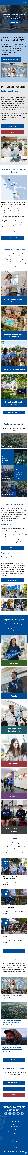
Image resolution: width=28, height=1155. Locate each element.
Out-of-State (14, 796)
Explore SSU (12, 126)
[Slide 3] (10, 75)
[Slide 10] (21, 75)
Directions (14, 1141)
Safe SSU (14, 1134)
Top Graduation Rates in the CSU (14, 300)
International (14, 763)
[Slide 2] (8, 75)
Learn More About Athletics (10, 59)
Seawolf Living (12, 580)
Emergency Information (14, 1132)
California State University (17, 1153)
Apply (12, 132)
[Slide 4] (11, 75)
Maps (14, 1139)
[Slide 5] (13, 75)
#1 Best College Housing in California (14, 335)
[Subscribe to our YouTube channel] (18, 1113)
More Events (14, 951)
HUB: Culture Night (8, 908)
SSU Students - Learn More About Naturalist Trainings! (12, 878)
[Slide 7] (16, 75)
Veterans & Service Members (14, 830)
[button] (26, 1153)
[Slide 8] (17, 75)
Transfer (14, 696)
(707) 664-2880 (14, 1126)
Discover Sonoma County (12, 238)
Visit (14, 1089)
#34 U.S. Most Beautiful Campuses (14, 403)
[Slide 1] (6, 75)
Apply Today (14, 22)
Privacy (22, 1151)
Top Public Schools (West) (14, 369)
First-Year (14, 663)
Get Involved (12, 548)
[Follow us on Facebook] (10, 1113)
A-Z (14, 1143)
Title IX (14, 1136)
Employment (14, 1148)
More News (14, 1060)
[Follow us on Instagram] (5, 1113)
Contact (14, 1130)
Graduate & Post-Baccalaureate (14, 729)
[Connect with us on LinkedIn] (14, 1113)
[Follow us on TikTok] (22, 1113)
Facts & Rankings (14, 412)
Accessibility (7, 1153)
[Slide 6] (14, 75)
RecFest (4, 937)
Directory (14, 1145)
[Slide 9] (19, 75)
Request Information (14, 1083)
